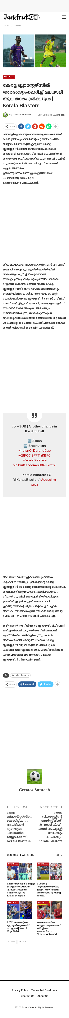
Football (9, 77)
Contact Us (27, 996)
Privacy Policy (20, 990)
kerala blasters (20, 675)
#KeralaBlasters (34, 460)
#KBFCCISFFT (29, 456)
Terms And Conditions (44, 990)
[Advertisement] (34, 225)
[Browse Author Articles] (34, 776)
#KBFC (46, 456)
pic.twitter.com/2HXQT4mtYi (34, 465)
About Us (42, 996)
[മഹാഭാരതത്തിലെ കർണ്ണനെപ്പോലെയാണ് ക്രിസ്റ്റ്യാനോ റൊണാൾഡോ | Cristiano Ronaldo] (49, 910)
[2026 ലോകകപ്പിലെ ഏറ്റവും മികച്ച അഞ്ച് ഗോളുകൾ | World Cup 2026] (19, 910)
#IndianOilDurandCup (34, 451)
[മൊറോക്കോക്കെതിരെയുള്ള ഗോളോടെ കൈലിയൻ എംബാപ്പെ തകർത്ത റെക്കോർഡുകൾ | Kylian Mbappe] (19, 871)
